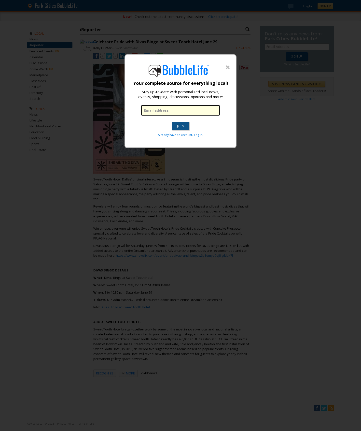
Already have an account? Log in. (180, 135)
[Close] (228, 67)
